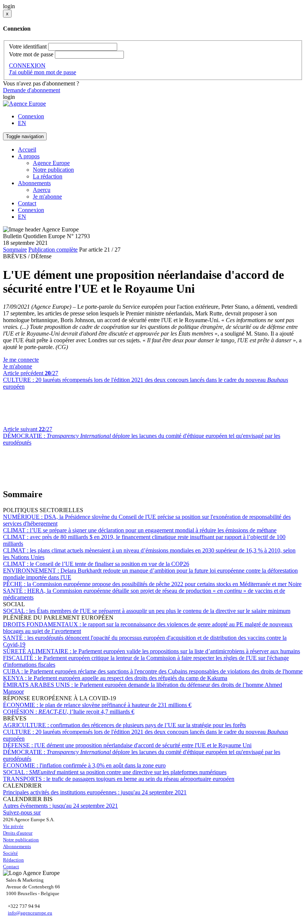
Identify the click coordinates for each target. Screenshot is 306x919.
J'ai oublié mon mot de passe (42, 72)
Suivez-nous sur (22, 812)
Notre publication (53, 169)
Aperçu (41, 190)
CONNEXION (27, 65)
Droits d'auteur (17, 833)
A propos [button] (29, 156)
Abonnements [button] (34, 183)
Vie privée (13, 826)
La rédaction (47, 176)
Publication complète (53, 249)
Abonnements (17, 846)
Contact (27, 203)
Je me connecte (21, 359)
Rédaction (13, 860)
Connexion (31, 116)
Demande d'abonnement (31, 90)
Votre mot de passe (31, 54)
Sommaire (15, 249)
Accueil (27, 149)
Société (10, 853)
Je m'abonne (47, 196)
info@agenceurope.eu (30, 913)
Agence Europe (51, 163)
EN (22, 123)
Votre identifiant (28, 46)
